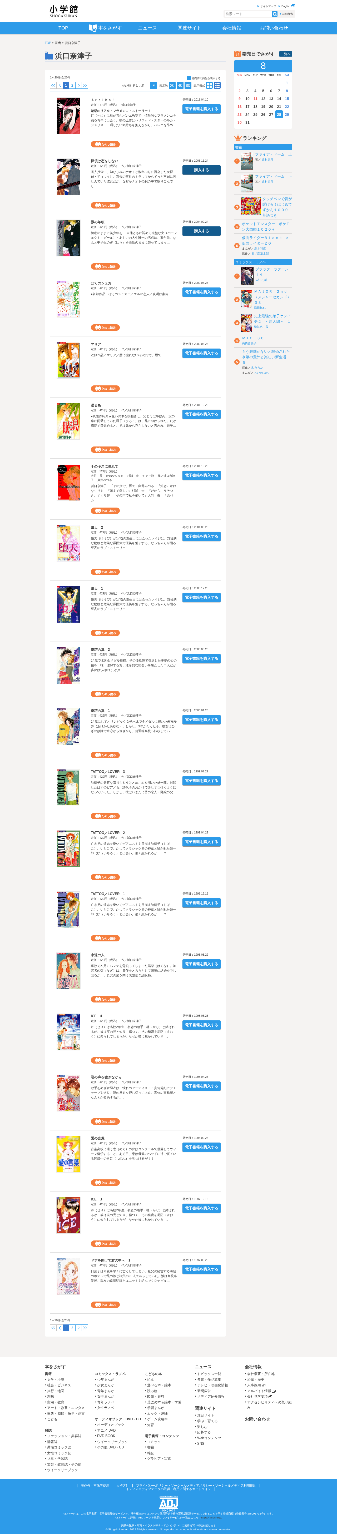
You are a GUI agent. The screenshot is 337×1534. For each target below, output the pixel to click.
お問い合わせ (257, 1419)
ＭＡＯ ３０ (253, 338)
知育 (150, 1425)
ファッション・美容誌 (64, 1436)
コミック (154, 1442)
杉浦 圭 (133, 475)
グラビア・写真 (159, 1459)
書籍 (48, 1374)
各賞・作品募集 (209, 1380)
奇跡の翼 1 (100, 711)
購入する (201, 170)
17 (247, 107)
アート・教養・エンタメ (66, 1408)
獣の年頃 (98, 222)
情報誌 (52, 1442)
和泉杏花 (257, 367)
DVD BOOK (106, 1436)
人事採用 (254, 1385)
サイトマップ (268, 6)
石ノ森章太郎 (260, 253)
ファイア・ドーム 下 (273, 176)
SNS (200, 1444)
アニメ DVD (106, 1430)
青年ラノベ (105, 1402)
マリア (96, 344)
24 (247, 114)
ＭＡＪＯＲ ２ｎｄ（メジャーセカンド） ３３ (274, 297)
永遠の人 (98, 955)
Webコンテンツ (209, 1438)
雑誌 (48, 1430)
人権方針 (122, 1485)
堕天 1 (97, 588)
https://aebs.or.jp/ (211, 1517)
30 (239, 122)
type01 (217, 85)
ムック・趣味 (157, 1414)
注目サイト (205, 1415)
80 (188, 85)
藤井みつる (104, 479)
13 (271, 99)
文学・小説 (55, 1380)
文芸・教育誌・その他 (64, 1464)
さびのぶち (261, 372)
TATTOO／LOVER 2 (108, 833)
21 (279, 107)
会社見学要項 (257, 1396)
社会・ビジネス (59, 1385)
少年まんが (105, 1380)
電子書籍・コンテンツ (162, 1436)
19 (263, 107)
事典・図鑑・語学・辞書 (66, 1414)
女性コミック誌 (59, 1453)
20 (172, 85)
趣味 (50, 1396)
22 (287, 107)
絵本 (150, 1380)
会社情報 (253, 1366)
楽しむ (202, 1427)
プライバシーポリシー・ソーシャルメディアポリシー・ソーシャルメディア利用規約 (196, 1485)
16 (239, 107)
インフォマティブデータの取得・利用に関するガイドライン (168, 1489)
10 (247, 99)
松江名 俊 (261, 326)
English (286, 6)
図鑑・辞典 (155, 1396)
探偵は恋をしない (104, 161)
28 (279, 114)
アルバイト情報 (259, 1391)
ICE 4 (96, 1016)
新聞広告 (204, 1391)
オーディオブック (111, 1425)
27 (271, 114)
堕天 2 (97, 527)
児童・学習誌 (57, 1459)
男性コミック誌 (59, 1447)
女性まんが (105, 1396)
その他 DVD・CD (110, 1447)
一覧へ (285, 54)
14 (279, 99)
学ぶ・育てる (207, 1421)
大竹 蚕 (96, 475)
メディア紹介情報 (211, 1396)
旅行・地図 (55, 1391)
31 (247, 122)
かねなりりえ (114, 475)
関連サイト (205, 1408)
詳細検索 (288, 13)
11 (255, 99)
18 (255, 107)
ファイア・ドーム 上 (273, 154)
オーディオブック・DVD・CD (118, 1419)
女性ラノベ (105, 1408)
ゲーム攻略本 (157, 1419)
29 (287, 114)
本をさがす (55, 1366)
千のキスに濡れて (104, 466)
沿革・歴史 (255, 1380)
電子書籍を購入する (201, 109)
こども (52, 1419)
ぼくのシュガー (103, 283)
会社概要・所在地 (261, 1374)
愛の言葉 (98, 1138)
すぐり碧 (148, 475)
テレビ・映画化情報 (212, 1385)
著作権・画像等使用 (95, 1485)
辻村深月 (267, 159)
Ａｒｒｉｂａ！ (103, 100)
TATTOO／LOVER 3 (108, 772)
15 (287, 99)
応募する (204, 1432)
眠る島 (96, 405)
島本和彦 (260, 248)
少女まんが (105, 1385)
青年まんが (105, 1391)
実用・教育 (55, 1402)
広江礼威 (261, 279)
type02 (209, 85)
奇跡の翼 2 (100, 650)
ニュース (203, 1366)
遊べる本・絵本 (159, 1385)
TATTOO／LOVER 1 (108, 894)
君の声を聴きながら (106, 1077)
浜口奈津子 (128, 104)
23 (239, 114)
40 (180, 85)
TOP (48, 43)
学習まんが (157, 1408)
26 (263, 114)
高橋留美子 (249, 343)
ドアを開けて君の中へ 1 (110, 1260)
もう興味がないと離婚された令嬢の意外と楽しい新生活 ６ (266, 357)
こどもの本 (153, 1374)
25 (255, 114)
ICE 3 (96, 1199)
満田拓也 (260, 307)
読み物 (152, 1391)
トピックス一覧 (209, 1374)
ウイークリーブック (62, 1470)
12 (263, 99)
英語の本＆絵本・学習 (164, 1402)
